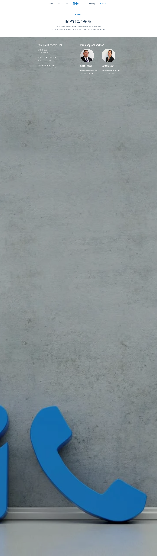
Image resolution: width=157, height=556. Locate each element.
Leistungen (92, 3)
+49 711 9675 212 (49, 58)
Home (51, 3)
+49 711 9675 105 (86, 73)
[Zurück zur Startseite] (78, 3)
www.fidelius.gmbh (50, 68)
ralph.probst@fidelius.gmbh (89, 70)
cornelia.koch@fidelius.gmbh (111, 70)
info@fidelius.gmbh (48, 65)
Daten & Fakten (63, 3)
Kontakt (103, 3)
